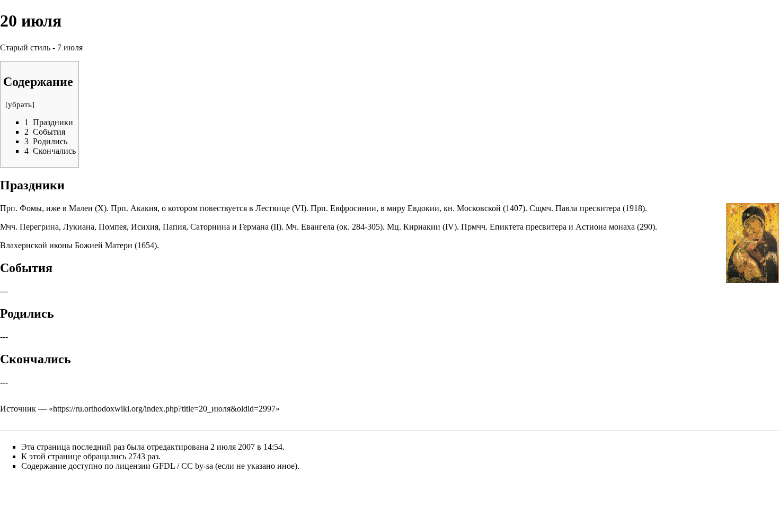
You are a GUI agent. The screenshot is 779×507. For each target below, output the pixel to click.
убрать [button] (20, 104)
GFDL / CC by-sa (183, 465)
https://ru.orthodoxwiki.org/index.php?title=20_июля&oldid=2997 (164, 408)
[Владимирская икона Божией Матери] (752, 242)
